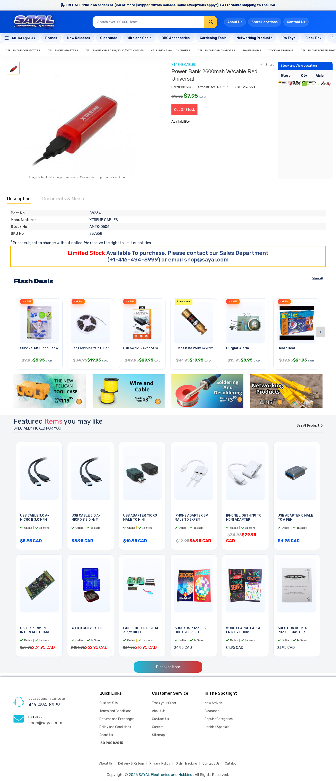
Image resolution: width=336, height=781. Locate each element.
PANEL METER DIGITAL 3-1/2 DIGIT (141, 630)
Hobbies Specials (217, 727)
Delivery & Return (131, 763)
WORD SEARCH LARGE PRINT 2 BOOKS (243, 630)
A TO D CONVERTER (87, 628)
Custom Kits (108, 703)
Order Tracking (186, 763)
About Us (234, 22)
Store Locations (264, 22)
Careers (157, 727)
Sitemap (158, 735)
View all (317, 278)
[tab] (13, 68)
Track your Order (164, 703)
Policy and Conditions (115, 727)
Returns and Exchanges (116, 719)
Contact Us (296, 22)
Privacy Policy (159, 763)
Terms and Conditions (115, 711)
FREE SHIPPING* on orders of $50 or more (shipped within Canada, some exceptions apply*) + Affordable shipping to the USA (170, 5)
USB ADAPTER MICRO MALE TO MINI (140, 518)
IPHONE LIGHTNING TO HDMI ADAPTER (243, 518)
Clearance (212, 711)
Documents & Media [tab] (63, 198)
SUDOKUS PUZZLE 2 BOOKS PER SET (190, 630)
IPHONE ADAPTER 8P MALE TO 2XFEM (191, 518)
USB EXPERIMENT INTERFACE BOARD (35, 630)
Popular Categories (219, 719)
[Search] (210, 22)
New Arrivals (214, 703)
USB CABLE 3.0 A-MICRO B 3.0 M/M (34, 518)
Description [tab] (19, 198)
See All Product (308, 425)
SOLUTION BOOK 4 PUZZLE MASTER (292, 630)
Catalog (231, 763)
